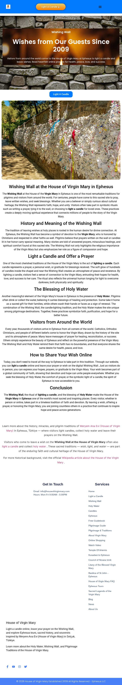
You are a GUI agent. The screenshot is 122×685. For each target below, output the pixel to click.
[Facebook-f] (7, 666)
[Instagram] (19, 666)
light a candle (10, 446)
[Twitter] (25, 666)
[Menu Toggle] (100, 6)
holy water (40, 446)
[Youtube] (13, 666)
